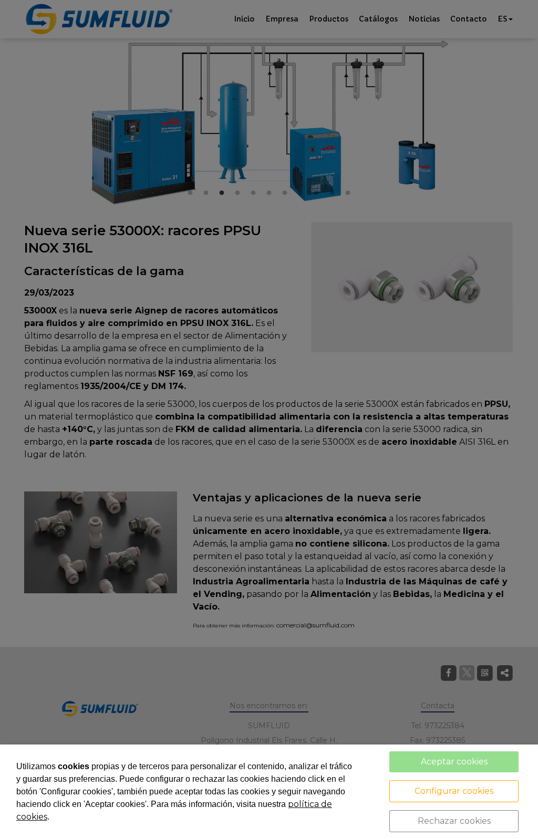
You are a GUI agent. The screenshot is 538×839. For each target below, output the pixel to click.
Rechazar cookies (454, 821)
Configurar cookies (454, 791)
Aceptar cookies (454, 762)
